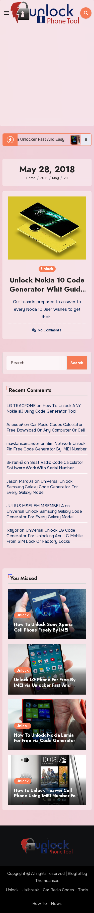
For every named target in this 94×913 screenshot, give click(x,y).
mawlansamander (23, 443)
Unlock (47, 269)
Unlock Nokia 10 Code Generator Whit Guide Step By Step (47, 289)
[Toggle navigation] (7, 13)
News (56, 903)
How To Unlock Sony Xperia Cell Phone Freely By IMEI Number (43, 630)
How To (39, 903)
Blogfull (74, 873)
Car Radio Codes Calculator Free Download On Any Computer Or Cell (46, 427)
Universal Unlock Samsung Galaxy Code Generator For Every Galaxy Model (42, 487)
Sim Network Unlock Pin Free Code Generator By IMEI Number (47, 446)
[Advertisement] (47, 75)
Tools (83, 890)
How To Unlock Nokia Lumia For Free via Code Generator (44, 738)
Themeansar (46, 880)
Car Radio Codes (58, 890)
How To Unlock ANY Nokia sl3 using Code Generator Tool (44, 408)
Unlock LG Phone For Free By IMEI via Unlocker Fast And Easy (44, 685)
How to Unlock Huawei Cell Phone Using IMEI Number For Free (45, 796)
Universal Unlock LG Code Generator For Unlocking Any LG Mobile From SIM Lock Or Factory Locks (45, 536)
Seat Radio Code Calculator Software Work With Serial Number (45, 465)
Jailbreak (31, 890)
